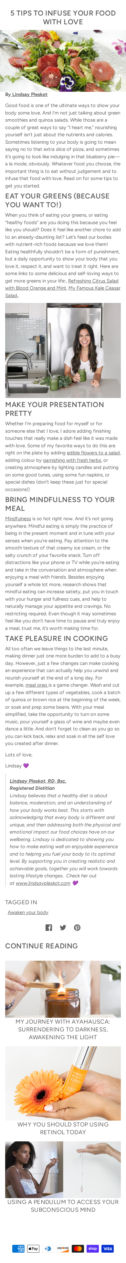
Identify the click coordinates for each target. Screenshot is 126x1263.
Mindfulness (18, 519)
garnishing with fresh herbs (72, 460)
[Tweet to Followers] (63, 927)
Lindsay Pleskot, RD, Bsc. (38, 781)
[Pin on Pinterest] (77, 927)
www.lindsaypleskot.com (43, 883)
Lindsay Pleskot (29, 94)
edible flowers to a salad (93, 453)
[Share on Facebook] (49, 927)
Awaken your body (28, 912)
